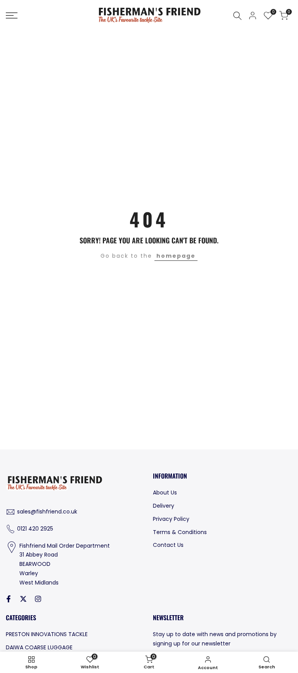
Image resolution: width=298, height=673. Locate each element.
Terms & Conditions (180, 532)
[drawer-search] (237, 15)
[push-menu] (11, 15)
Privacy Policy (171, 519)
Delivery (163, 506)
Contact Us (168, 545)
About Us (165, 492)
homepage (176, 256)
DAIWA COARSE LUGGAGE (39, 647)
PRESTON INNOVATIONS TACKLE (47, 634)
